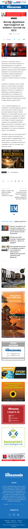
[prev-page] (3, 261)
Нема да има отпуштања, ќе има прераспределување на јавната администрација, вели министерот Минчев (20, 195)
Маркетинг (13, 520)
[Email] (15, 181)
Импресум (7, 520)
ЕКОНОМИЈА (13, 18)
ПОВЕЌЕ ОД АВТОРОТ (20, 221)
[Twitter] (11, 181)
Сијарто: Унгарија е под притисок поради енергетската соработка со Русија (8, 193)
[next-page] (5, 261)
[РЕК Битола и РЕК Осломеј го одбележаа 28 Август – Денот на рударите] (5, 239)
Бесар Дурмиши (14, 172)
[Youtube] (18, 514)
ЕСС (8, 172)
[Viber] (22, 181)
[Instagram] (14, 514)
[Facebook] (8, 181)
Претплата (19, 520)
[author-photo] (14, 212)
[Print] (18, 181)
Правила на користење (11, 522)
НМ (11, 33)
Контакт (20, 522)
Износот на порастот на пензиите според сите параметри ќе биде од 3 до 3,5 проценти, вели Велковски (18, 230)
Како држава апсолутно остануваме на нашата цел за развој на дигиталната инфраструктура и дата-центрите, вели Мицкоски (18, 252)
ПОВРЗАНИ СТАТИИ (7, 221)
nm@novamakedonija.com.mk (16, 504)
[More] (24, 39)
